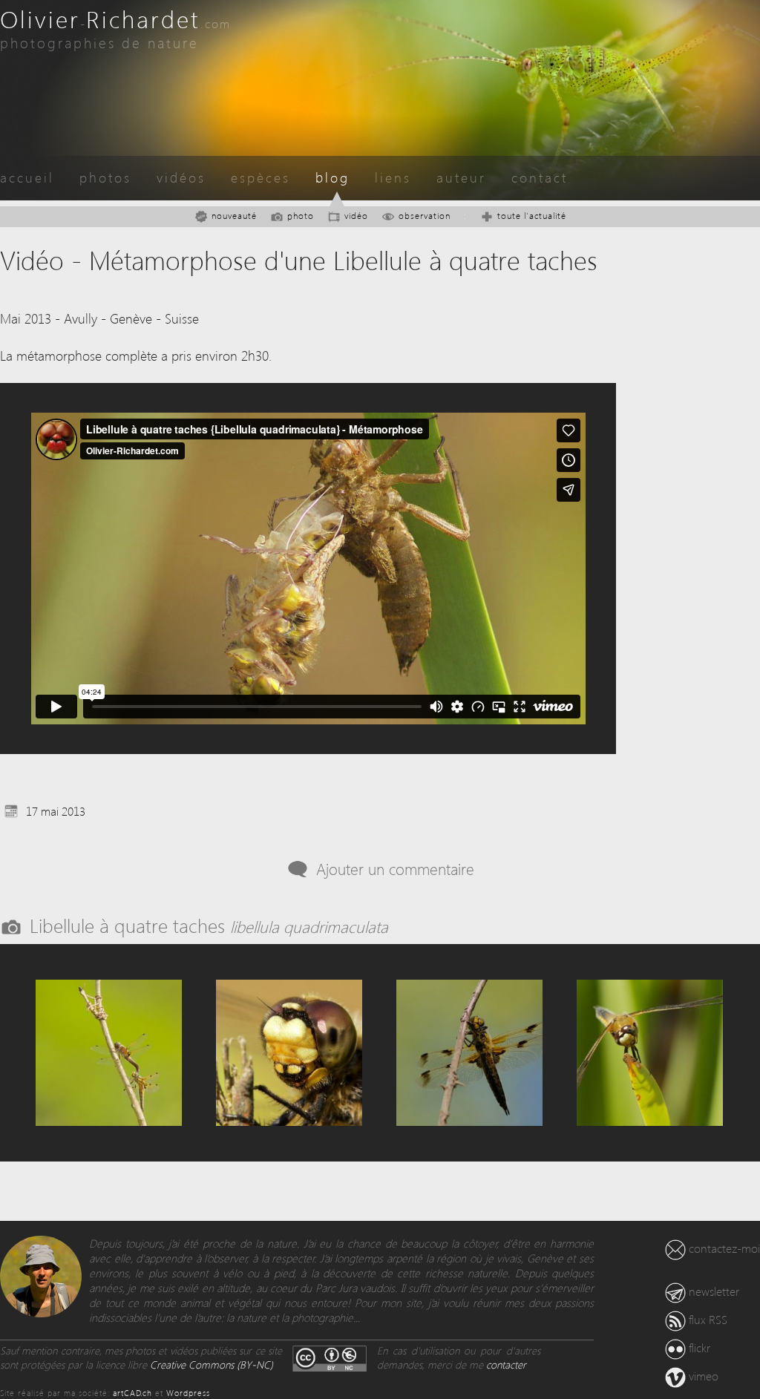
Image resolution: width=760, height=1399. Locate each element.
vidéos (181, 177)
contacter (506, 1364)
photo (300, 215)
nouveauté (234, 215)
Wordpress (188, 1393)
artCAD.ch (132, 1393)
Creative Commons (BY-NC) (211, 1364)
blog (332, 177)
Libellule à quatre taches (209, 924)
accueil (27, 177)
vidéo (356, 215)
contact (539, 177)
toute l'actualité (531, 215)
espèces (260, 177)
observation (425, 215)
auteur (461, 177)
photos (105, 177)
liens (393, 177)
